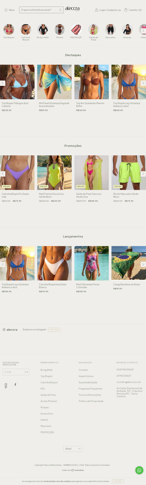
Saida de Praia (48, 395)
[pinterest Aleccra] (6, 387)
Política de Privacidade (91, 401)
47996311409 (124, 376)
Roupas (45, 407)
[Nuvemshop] (73, 470)
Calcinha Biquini (49, 382)
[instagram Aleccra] (6, 384)
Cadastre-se (114, 10)
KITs (43, 388)
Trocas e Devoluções (90, 395)
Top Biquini (46, 376)
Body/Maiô (47, 370)
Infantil (44, 420)
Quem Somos (86, 376)
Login (102, 10)
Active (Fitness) (49, 401)
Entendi (118, 481)
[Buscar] (60, 10)
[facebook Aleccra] (15, 384)
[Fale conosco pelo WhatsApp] (139, 470)
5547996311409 (125, 369)
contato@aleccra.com (129, 382)
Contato (83, 370)
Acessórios (47, 413)
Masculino (46, 426)
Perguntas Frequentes (90, 388)
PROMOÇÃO (47, 432)
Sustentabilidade (88, 382)
